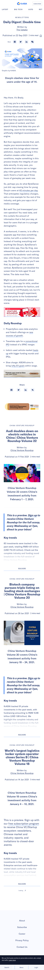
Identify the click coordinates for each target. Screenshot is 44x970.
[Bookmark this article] (40, 36)
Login (36, 967)
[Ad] (22, 406)
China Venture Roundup (22, 450)
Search (6, 967)
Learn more (12, 960)
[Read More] (22, 312)
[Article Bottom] (22, 374)
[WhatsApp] (32, 42)
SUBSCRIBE (37, 3)
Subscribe (22, 951)
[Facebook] (15, 42)
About (22, 945)
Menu (21, 967)
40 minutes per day (28, 190)
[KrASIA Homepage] (22, 3)
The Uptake (22, 29)
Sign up (32, 515)
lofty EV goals (18, 365)
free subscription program (23, 848)
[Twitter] (21, 42)
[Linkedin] (26, 42)
